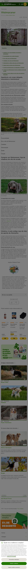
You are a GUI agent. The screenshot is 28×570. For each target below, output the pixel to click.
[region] (14, 555)
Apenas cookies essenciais (14, 567)
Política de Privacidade (11, 556)
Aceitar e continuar (14, 563)
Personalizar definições (14, 559)
